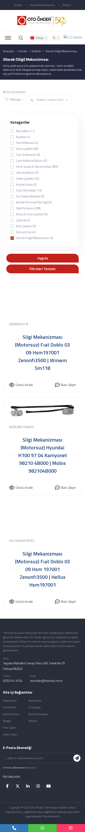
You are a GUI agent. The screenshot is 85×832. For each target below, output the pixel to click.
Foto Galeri (9, 727)
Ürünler (22, 51)
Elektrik (36, 51)
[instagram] (71, 828)
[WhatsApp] (42, 828)
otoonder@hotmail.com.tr (46, 680)
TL (54, 38)
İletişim (66, 5)
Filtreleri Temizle (42, 268)
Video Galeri (10, 734)
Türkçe (39, 38)
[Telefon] (14, 828)
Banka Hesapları (38, 714)
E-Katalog (34, 707)
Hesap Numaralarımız (42, 5)
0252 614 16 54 (12, 680)
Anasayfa (8, 51)
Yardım (18, 5)
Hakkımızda (10, 700)
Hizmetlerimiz (11, 714)
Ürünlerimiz (10, 707)
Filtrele (15, 99)
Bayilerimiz (35, 700)
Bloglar (7, 721)
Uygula (42, 258)
